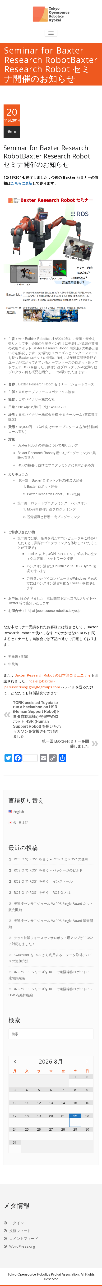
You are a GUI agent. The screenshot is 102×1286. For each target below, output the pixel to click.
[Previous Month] (15, 1061)
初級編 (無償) (18, 656)
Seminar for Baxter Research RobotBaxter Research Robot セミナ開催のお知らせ (47, 156)
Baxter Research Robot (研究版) (56, 348)
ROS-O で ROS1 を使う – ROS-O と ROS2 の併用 (51, 859)
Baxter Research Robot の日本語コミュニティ (52, 675)
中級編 (13, 663)
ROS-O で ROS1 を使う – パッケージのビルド (48, 870)
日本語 (23, 822)
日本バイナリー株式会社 (36, 399)
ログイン (16, 1222)
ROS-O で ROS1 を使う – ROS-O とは (42, 892)
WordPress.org (22, 1246)
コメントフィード (23, 1238)
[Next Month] (87, 1061)
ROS (26, 367)
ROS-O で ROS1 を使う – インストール (43, 881)
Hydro (87, 566)
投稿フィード (20, 1230)
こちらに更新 (21, 183)
